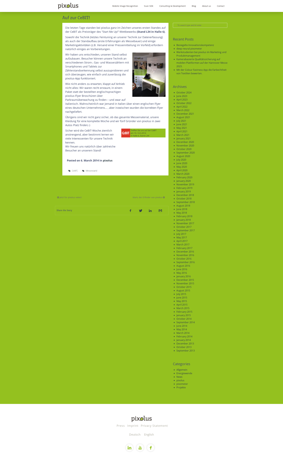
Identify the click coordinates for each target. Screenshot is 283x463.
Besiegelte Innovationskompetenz (195, 45)
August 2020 (183, 156)
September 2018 (185, 202)
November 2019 (185, 184)
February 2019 (184, 188)
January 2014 (183, 340)
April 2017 (181, 241)
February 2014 (184, 336)
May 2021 (181, 127)
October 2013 (183, 347)
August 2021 (183, 117)
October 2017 (183, 226)
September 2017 (185, 230)
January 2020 (183, 181)
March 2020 (182, 173)
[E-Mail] (160, 210)
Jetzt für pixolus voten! (70, 197)
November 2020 (185, 145)
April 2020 (181, 170)
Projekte (181, 387)
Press (121, 426)
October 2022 (183, 103)
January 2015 (183, 315)
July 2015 (181, 294)
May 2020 (181, 166)
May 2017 (181, 237)
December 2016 (185, 251)
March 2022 (182, 110)
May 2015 (181, 301)
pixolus (107, 160)
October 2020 (183, 149)
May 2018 (181, 212)
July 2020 (181, 159)
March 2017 (182, 244)
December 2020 (185, 142)
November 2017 (185, 223)
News (179, 376)
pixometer (182, 384)
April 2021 (181, 131)
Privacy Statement (154, 426)
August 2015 (183, 290)
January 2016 (183, 276)
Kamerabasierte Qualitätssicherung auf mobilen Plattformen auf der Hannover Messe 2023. (201, 63)
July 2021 (181, 120)
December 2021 (185, 113)
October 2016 (183, 258)
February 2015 (184, 311)
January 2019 (183, 191)
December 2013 (185, 343)
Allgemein (181, 369)
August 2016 (183, 265)
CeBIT (74, 170)
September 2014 (185, 322)
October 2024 (183, 92)
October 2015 (183, 287)
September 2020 (185, 152)
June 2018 (181, 209)
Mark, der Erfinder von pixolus (148, 197)
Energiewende (184, 373)
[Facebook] (130, 210)
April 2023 (181, 99)
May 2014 (181, 329)
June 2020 (181, 163)
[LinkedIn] (150, 210)
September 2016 (185, 262)
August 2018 (183, 205)
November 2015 (185, 283)
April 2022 (181, 106)
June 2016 (181, 269)
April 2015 (181, 304)
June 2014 (181, 325)
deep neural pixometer (189, 48)
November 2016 (185, 255)
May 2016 (181, 272)
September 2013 (185, 350)
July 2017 (181, 234)
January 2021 (183, 138)
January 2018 (183, 219)
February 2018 (184, 216)
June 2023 (181, 96)
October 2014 (183, 318)
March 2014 (182, 333)
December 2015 (185, 280)
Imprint (133, 426)
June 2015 (181, 297)
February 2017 (184, 248)
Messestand (91, 170)
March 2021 (182, 135)
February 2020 (184, 177)
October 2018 (183, 198)
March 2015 (182, 308)
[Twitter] (140, 210)
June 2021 (181, 124)
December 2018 (185, 195)
